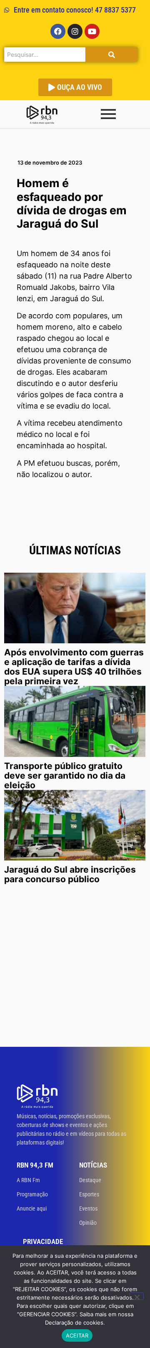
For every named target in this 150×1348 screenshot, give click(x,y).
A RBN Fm (28, 1180)
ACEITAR (77, 1335)
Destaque (90, 1180)
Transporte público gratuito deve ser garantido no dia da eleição (64, 775)
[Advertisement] (75, 967)
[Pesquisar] (111, 54)
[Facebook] (57, 31)
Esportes (89, 1194)
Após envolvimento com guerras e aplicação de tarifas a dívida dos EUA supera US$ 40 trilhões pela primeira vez (74, 666)
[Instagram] (75, 31)
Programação (32, 1194)
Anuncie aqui (32, 1208)
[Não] (137, 1296)
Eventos (88, 1208)
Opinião (88, 1222)
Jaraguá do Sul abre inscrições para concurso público (70, 874)
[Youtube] (92, 31)
